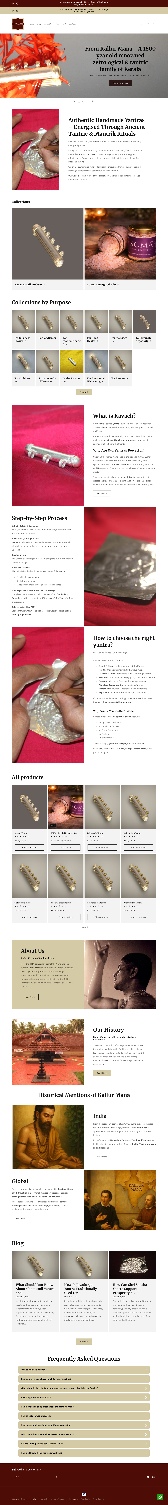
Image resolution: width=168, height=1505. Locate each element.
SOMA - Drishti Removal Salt (64, 833)
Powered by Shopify (29, 1499)
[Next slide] (87, 101)
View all (84, 392)
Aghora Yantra (20, 833)
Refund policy (85, 1499)
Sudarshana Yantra (23, 903)
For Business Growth (22, 339)
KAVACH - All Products (28, 284)
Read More (102, 493)
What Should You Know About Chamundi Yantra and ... (35, 1289)
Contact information (58, 1499)
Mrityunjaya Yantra (132, 833)
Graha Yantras (71, 378)
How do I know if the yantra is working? (41, 1452)
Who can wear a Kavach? (34, 1369)
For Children (22, 378)
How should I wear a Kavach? (36, 1415)
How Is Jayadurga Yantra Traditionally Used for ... (80, 1289)
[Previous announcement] (56, 3)
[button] (142, 24)
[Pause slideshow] (94, 101)
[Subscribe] (56, 1477)
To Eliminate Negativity (143, 339)
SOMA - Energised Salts (101, 284)
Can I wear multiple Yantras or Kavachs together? (47, 1425)
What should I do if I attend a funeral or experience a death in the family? (59, 1388)
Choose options (29, 847)
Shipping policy (73, 1499)
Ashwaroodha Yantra (96, 903)
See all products (120, 83)
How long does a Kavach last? (36, 1397)
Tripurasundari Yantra (47, 380)
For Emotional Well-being (96, 380)
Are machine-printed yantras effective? (42, 1443)
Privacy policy (43, 1499)
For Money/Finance (72, 341)
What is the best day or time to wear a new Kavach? (47, 1434)
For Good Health (92, 339)
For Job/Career (47, 337)
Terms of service (98, 1499)
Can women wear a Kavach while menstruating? (46, 1378)
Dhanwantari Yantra (133, 903)
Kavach (19, 1499)
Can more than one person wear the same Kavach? (47, 1406)
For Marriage (119, 337)
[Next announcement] (112, 3)
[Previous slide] (74, 101)
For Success (118, 378)
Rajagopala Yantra (95, 833)
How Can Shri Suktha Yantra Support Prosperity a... (130, 1289)
